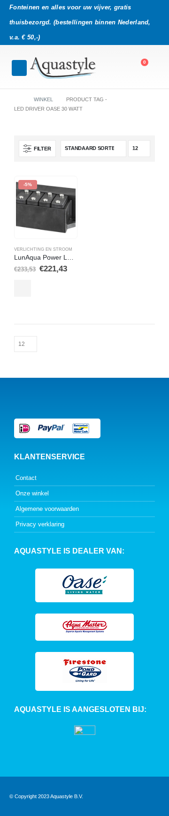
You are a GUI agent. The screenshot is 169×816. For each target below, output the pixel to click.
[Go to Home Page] (17, 99)
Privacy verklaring (39, 524)
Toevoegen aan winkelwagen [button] (22, 288)
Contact (26, 477)
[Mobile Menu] (19, 68)
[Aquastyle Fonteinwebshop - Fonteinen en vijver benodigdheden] (63, 68)
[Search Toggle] (117, 67)
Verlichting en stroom (43, 249)
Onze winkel (32, 493)
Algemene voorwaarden (47, 508)
